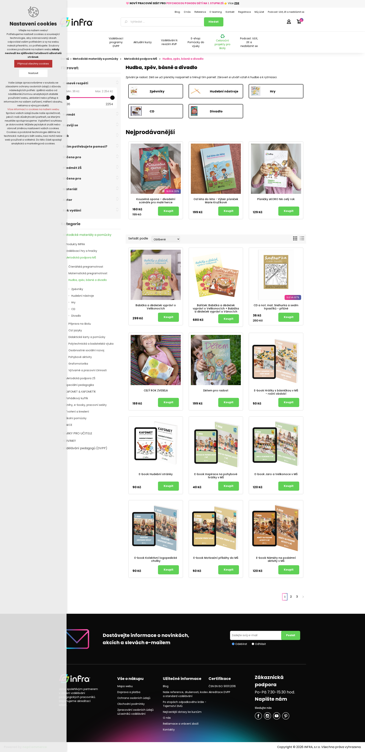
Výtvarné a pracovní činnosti (87, 370)
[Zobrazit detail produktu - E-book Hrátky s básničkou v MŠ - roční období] (276, 360)
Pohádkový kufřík (77, 398)
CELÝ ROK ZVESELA (156, 390)
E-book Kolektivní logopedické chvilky (155, 559)
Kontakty (169, 729)
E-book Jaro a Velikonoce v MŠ (276, 474)
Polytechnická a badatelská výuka (90, 344)
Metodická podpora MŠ (81, 257)
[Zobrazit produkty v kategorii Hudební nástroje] (200, 91)
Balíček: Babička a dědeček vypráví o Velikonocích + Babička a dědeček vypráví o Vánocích (216, 308)
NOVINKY (69, 441)
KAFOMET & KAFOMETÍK (81, 391)
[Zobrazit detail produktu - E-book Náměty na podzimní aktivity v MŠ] (276, 527)
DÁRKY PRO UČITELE (77, 433)
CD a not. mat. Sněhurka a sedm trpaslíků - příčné (276, 307)
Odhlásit (260, 644)
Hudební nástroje (82, 296)
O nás (167, 718)
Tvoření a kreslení (77, 411)
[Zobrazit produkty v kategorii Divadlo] (200, 111)
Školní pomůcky (76, 418)
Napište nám (271, 699)
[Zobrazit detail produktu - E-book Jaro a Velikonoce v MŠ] (276, 444)
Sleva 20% (172, 191)
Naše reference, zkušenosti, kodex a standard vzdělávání (185, 694)
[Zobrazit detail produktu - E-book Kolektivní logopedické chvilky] (156, 527)
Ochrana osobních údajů (133, 698)
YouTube (276, 715)
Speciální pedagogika (80, 385)
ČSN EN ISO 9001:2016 (222, 686)
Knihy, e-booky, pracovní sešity (86, 405)
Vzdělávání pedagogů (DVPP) (85, 448)
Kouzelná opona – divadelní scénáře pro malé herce (155, 201)
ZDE (236, 3)
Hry (73, 302)
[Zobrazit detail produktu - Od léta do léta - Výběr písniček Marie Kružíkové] (216, 169)
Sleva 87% (292, 297)
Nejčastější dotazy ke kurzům (182, 712)
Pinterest (285, 715)
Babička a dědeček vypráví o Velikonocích (156, 307)
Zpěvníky (77, 289)
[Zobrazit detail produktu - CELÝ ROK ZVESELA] (156, 360)
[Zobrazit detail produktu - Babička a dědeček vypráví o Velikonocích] (156, 275)
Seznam (302, 238)
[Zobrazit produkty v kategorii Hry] (260, 91)
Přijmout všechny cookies (33, 63)
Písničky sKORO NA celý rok (276, 199)
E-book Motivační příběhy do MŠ (215, 558)
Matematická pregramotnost (87, 273)
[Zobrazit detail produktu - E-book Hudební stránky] (156, 444)
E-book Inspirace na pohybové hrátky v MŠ (215, 476)
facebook (258, 715)
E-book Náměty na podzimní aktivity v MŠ (276, 559)
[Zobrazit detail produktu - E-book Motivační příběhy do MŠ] (216, 527)
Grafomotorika (78, 364)
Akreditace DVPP (219, 692)
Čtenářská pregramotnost (85, 267)
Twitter (267, 715)
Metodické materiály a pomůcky (87, 235)
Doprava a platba (128, 692)
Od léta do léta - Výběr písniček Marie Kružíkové (216, 201)
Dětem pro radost (215, 390)
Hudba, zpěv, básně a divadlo (87, 280)
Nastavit (33, 73)
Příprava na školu (79, 324)
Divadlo (76, 316)
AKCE (69, 425)
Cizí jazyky (75, 330)
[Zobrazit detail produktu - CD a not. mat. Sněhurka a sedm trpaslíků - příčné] (276, 275)
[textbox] (163, 21)
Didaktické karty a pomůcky (86, 337)
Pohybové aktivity (80, 357)
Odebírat (241, 644)
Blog (165, 686)
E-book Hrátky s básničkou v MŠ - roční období (276, 392)
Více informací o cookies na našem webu (33, 109)
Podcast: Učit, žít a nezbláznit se (249, 42)
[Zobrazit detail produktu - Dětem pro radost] (216, 360)
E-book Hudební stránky (156, 474)
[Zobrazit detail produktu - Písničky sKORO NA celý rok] (276, 169)
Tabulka (295, 238)
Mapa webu (125, 686)
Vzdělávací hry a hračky (81, 251)
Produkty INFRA (75, 244)
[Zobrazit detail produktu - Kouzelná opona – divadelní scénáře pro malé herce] (156, 169)
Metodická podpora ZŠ (80, 378)
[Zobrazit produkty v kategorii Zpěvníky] (140, 91)
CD (73, 309)
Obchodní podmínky (131, 704)
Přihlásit (289, 21)
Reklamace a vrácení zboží (180, 724)
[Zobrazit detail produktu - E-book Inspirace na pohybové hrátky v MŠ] (216, 444)
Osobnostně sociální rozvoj (86, 350)
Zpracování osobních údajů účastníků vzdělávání (135, 712)
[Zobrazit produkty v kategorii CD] (140, 111)
